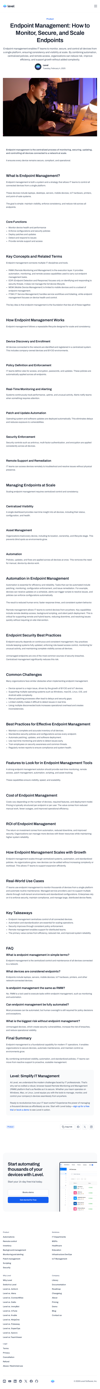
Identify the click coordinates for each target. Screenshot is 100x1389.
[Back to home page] (9, 6)
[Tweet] (67, 1126)
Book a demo (28, 1192)
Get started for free (28, 1200)
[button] (95, 6)
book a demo (22, 1110)
